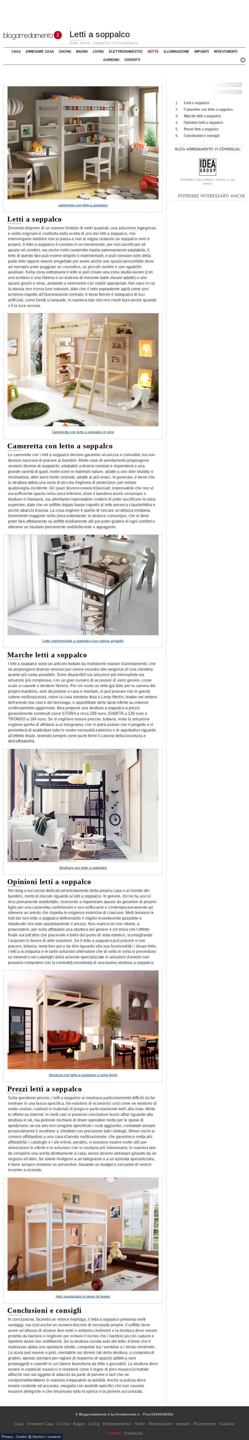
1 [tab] (82, 194)
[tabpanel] (83, 149)
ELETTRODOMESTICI (126, 51)
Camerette (101, 43)
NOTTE (85, 43)
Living (94, 1424)
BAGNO (82, 51)
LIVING (98, 51)
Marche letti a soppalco (202, 116)
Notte (140, 1424)
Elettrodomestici (117, 1424)
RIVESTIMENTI (226, 51)
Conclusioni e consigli (202, 135)
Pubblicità (133, 1433)
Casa (19, 1424)
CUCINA (65, 51)
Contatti (132, 60)
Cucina (63, 1424)
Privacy (7, 1437)
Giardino (227, 1424)
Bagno (79, 1424)
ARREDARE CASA (40, 51)
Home (74, 43)
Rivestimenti (205, 1424)
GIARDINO (111, 60)
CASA (16, 51)
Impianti (183, 1424)
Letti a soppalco (125, 43)
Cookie (21, 1437)
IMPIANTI (201, 51)
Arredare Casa (40, 1424)
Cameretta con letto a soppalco (208, 109)
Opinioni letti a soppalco (203, 122)
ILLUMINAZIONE (176, 51)
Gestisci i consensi (47, 1437)
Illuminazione (160, 1424)
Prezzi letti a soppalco (201, 129)
